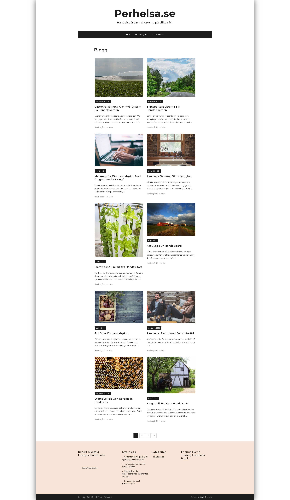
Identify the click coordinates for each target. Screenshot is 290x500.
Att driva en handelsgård (111, 333)
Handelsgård (141, 34)
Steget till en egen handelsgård (168, 403)
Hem (128, 34)
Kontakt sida (158, 34)
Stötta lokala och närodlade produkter (114, 400)
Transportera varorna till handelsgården (163, 108)
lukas (111, 127)
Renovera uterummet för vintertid (170, 333)
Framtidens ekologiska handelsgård (119, 266)
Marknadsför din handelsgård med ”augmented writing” (118, 178)
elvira (163, 127)
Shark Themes (205, 497)
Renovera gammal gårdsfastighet (169, 176)
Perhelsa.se (145, 13)
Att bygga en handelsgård (164, 245)
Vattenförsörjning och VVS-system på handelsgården (118, 108)
